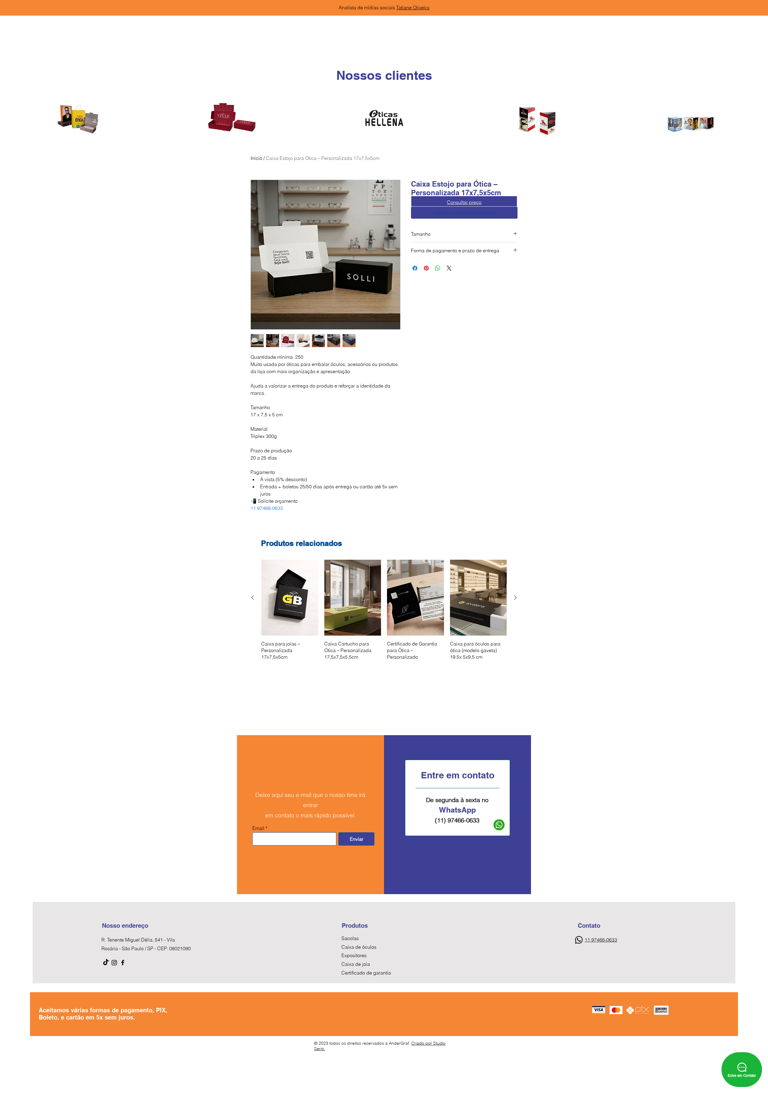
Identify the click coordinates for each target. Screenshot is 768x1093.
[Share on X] (449, 268)
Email (258, 828)
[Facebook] (122, 962)
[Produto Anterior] (252, 597)
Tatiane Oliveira (412, 7)
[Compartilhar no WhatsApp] (437, 268)
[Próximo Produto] (515, 597)
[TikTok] (106, 962)
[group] (384, 610)
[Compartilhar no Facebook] (414, 268)
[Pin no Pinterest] (426, 268)
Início (256, 158)
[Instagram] (114, 962)
